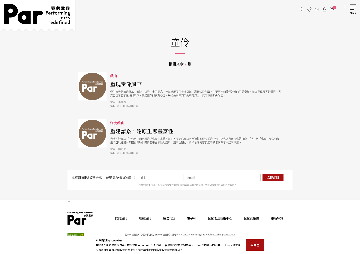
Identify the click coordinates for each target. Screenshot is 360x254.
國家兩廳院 (251, 218)
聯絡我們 (145, 218)
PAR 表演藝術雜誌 (81, 218)
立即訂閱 (273, 177)
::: (344, 6)
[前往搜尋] (302, 9)
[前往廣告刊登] (309, 9)
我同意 (255, 245)
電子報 (191, 218)
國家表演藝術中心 (220, 218)
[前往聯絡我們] (317, 9)
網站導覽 (277, 218)
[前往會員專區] (324, 9)
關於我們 (121, 218)
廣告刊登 (169, 218)
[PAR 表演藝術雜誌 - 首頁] (37, 15)
